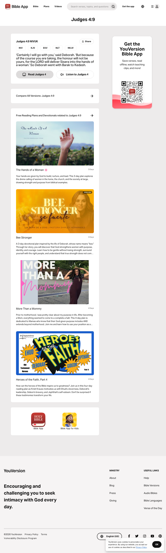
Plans (46, 6)
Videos (58, 6)
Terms (44, 534)
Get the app (128, 6)
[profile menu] (154, 6)
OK (156, 544)
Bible (35, 6)
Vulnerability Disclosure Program (20, 538)
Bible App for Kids (70, 428)
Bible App (38, 428)
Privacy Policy (31, 534)
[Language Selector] (142, 6)
